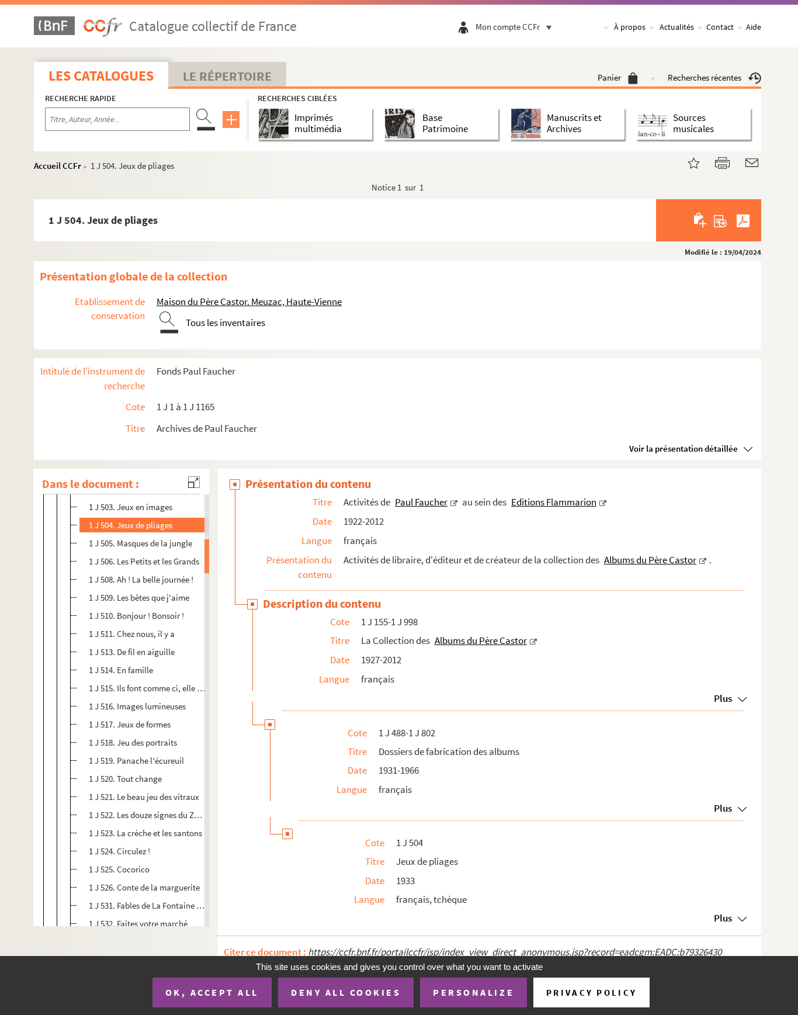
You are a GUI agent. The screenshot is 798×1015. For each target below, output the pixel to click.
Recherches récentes (704, 77)
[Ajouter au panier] (701, 220)
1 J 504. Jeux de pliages (130, 525)
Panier (609, 77)
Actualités (677, 27)
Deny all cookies (346, 992)
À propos (630, 27)
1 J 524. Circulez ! (119, 851)
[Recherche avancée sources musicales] (654, 124)
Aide (753, 27)
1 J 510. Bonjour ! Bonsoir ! (136, 615)
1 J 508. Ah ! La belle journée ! (141, 579)
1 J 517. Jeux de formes (130, 724)
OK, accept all (212, 992)
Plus (723, 698)
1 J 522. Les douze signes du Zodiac (147, 814)
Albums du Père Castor (650, 559)
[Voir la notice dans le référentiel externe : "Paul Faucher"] (453, 502)
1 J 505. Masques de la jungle (140, 543)
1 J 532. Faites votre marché (138, 923)
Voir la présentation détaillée (683, 448)
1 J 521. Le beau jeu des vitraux (144, 796)
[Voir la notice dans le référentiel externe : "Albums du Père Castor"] (702, 559)
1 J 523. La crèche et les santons (145, 833)
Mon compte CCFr (508, 26)
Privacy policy (591, 992)
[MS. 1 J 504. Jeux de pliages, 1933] (686, 161)
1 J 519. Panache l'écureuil (136, 760)
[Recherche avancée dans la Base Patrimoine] (402, 124)
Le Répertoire (227, 76)
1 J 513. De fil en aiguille (132, 651)
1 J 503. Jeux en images (130, 506)
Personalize (473, 992)
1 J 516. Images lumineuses (137, 706)
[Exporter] (720, 220)
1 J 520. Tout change (125, 778)
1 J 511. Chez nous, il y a (132, 633)
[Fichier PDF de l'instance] (743, 220)
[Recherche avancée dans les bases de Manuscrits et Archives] (528, 124)
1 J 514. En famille (121, 669)
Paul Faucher (421, 502)
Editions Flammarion (553, 502)
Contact (720, 27)
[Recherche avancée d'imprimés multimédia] (276, 124)
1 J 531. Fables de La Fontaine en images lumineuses (147, 905)
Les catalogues (101, 76)
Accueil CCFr (57, 165)
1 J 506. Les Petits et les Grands (144, 561)
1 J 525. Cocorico (119, 869)
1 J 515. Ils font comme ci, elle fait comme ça (147, 688)
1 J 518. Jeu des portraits (133, 742)
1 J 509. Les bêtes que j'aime (139, 597)
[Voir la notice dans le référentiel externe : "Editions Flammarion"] (602, 502)
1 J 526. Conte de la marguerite (144, 887)
